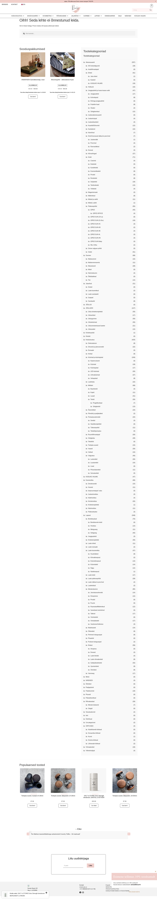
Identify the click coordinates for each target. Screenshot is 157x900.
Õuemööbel (92, 410)
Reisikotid (93, 178)
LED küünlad (94, 371)
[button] (18, 16)
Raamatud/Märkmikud (97, 606)
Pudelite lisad (94, 104)
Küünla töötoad (93, 740)
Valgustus (91, 455)
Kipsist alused (95, 361)
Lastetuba (91, 382)
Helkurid (91, 87)
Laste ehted (92, 543)
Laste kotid (91, 575)
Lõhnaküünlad (95, 375)
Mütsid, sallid (92, 203)
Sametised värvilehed (97, 610)
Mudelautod (92, 627)
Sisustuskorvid (90, 712)
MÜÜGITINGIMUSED (111, 887)
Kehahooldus (92, 501)
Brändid (5, 4)
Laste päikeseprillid (94, 578)
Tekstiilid (91, 441)
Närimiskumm (92, 273)
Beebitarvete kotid (96, 522)
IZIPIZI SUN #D (95, 227)
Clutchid (93, 160)
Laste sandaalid (93, 294)
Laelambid (93, 459)
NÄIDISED (128, 16)
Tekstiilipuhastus (95, 431)
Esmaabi (91, 350)
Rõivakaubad (61, 16)
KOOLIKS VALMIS (140, 16)
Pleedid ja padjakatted (95, 413)
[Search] (150, 10)
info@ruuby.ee (83, 887)
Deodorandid (92, 483)
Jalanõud (75, 16)
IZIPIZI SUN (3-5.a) (96, 217)
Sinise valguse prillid (95, 248)
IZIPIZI (92, 210)
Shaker (92, 108)
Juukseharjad (92, 118)
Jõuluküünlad (92, 322)
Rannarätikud (94, 146)
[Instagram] (83, 892)
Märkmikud (91, 195)
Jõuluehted (91, 315)
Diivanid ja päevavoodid (96, 347)
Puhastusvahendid (94, 417)
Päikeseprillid (92, 206)
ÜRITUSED (89, 726)
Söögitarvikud (94, 111)
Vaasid (90, 448)
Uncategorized (90, 722)
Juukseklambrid (93, 122)
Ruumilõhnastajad (94, 434)
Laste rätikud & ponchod (96, 582)
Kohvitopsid (94, 97)
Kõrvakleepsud (95, 557)
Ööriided (88, 684)
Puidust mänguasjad (94, 642)
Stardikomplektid (95, 424)
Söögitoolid (96, 406)
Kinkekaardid (110, 16)
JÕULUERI (89, 308)
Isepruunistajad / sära (95, 490)
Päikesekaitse (92, 512)
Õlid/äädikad (92, 276)
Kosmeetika (47, 16)
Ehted (90, 73)
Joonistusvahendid (96, 592)
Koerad (90, 150)
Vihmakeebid (90, 747)
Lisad (92, 466)
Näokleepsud (94, 571)
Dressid (92, 652)
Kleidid (88, 336)
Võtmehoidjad (90, 750)
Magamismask (92, 192)
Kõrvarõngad (92, 153)
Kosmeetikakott (95, 171)
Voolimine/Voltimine (96, 624)
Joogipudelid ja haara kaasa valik (99, 90)
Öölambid (91, 631)
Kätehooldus (92, 498)
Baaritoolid (93, 389)
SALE (120, 16)
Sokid (90, 252)
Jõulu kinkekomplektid (95, 311)
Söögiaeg (93, 533)
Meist (87, 677)
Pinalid (92, 174)
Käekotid (93, 164)
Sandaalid (91, 301)
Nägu (92, 568)
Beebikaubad (92, 519)
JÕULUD (89, 304)
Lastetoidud (92, 585)
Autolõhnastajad (93, 69)
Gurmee (86, 16)
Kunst (90, 736)
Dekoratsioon (92, 343)
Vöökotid (93, 189)
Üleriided (93, 670)
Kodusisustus (16, 16)
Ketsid (90, 287)
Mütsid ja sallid (93, 199)
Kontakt (14, 4)
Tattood (92, 613)
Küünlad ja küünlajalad (95, 357)
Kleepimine (94, 596)
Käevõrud (91, 132)
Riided (90, 645)
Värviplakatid (94, 620)
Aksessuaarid (32, 16)
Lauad (92, 396)
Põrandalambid (95, 469)
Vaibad (90, 452)
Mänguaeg (93, 529)
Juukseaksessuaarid (94, 115)
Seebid (92, 420)
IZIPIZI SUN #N (95, 238)
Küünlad (93, 364)
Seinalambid (94, 473)
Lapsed (97, 16)
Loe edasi (93, 805)
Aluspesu (93, 649)
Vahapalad (93, 378)
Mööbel (90, 385)
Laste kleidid (94, 656)
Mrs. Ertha (93, 245)
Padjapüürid (90, 687)
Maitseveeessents (94, 262)
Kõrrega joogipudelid (97, 101)
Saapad (90, 297)
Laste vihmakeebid (96, 659)
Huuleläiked (94, 554)
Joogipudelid (94, 94)
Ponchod (93, 143)
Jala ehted (93, 76)
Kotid (89, 157)
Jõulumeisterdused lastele (96, 325)
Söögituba (91, 438)
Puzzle (92, 603)
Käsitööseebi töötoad (95, 729)
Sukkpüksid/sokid (96, 663)
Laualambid (94, 462)
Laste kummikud (93, 290)
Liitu (90, 865)
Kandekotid (94, 167)
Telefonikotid (94, 185)
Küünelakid (94, 564)
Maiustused (92, 266)
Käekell (92, 80)
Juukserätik (94, 139)
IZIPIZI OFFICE (98, 213)
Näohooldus (92, 508)
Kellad (90, 354)
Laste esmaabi (93, 547)
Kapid (92, 392)
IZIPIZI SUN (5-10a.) (97, 220)
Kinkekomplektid (93, 505)
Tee (89, 280)
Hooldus (93, 526)
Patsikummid (90, 691)
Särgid (90, 708)
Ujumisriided (94, 666)
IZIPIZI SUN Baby (96, 241)
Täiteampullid (94, 427)
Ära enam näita (134, 892)
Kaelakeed (91, 129)
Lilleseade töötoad (94, 743)
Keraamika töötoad (94, 733)
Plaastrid (91, 638)
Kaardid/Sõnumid (93, 125)
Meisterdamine (93, 589)
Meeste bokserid (93, 705)
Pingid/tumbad (97, 403)
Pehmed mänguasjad (95, 634)
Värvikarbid (94, 617)
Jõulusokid (91, 329)
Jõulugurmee (92, 318)
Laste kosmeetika (93, 550)
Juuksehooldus (93, 494)
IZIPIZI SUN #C (95, 224)
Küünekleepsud (95, 561)
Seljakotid (93, 182)
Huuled (90, 487)
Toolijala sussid (93, 445)
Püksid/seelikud (91, 698)
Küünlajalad (94, 368)
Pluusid (88, 694)
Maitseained (92, 259)
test (87, 715)
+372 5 (81, 889)
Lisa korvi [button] (33, 96)
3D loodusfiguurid (94, 66)
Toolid (92, 399)
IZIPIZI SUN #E (95, 231)
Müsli (90, 269)
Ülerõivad (89, 719)
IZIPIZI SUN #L (95, 234)
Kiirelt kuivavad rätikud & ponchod (99, 136)
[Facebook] (80, 892)
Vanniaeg (91, 673)
